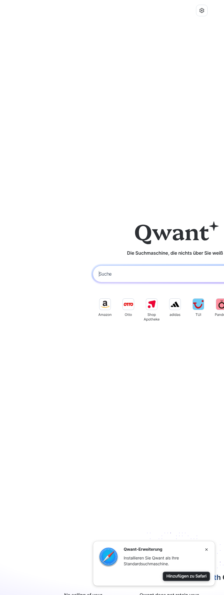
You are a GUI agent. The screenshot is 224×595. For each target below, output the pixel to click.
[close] (206, 549)
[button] (202, 10)
